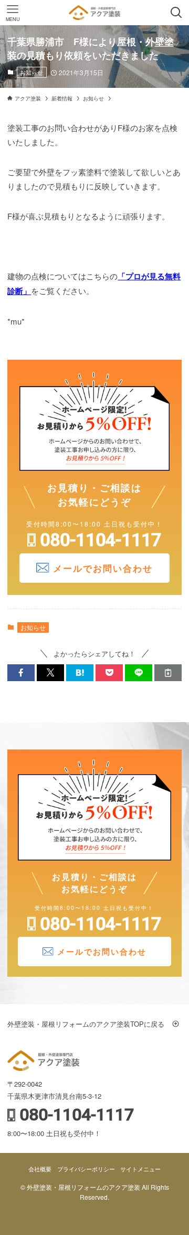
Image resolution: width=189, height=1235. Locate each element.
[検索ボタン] (176, 12)
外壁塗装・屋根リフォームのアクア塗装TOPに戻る (89, 1024)
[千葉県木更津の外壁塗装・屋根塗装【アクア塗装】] (94, 12)
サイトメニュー (140, 1169)
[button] (21, 672)
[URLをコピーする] (168, 672)
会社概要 (39, 1169)
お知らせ (31, 72)
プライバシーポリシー (86, 1169)
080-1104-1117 (100, 539)
